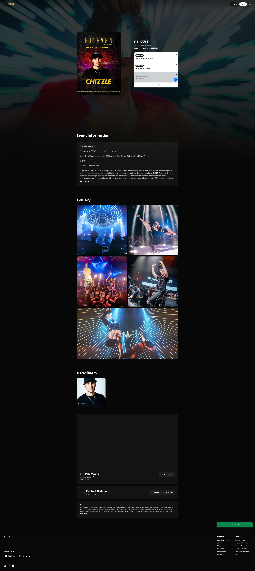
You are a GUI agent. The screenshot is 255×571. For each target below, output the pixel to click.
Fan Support (221, 551)
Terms (237, 554)
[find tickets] (176, 80)
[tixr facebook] (13, 566)
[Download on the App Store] (10, 556)
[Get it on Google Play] (25, 556)
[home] (7, 537)
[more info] (176, 54)
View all (156, 85)
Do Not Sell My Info (242, 551)
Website (156, 492)
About (219, 543)
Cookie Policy (240, 540)
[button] (5, 4)
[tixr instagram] (9, 566)
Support (170, 492)
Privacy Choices (241, 549)
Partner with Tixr (223, 540)
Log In (243, 4)
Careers (220, 554)
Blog (219, 546)
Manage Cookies (241, 543)
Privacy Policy (240, 546)
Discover (220, 549)
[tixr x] (5, 566)
